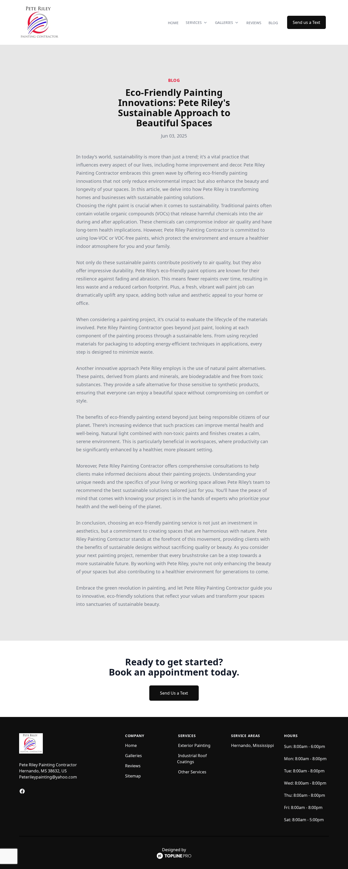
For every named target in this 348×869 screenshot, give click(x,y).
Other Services (192, 772)
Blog (273, 22)
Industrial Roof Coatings (192, 759)
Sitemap (133, 776)
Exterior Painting (194, 745)
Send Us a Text (174, 693)
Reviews (253, 22)
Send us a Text (306, 22)
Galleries (133, 755)
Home (173, 22)
